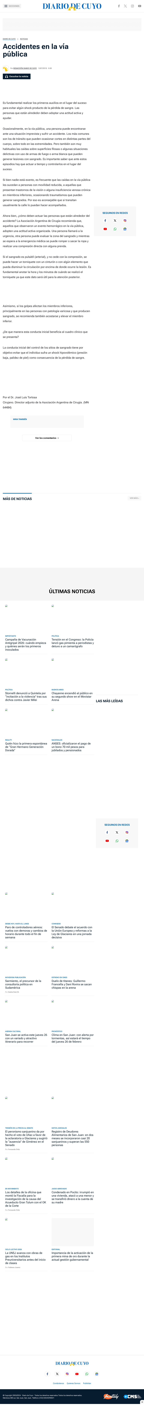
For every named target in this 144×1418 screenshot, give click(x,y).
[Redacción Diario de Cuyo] (6, 68)
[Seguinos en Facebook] (119, 6)
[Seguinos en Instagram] (132, 6)
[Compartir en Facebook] (140, 17)
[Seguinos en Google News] (125, 229)
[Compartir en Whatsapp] (140, 35)
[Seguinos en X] (125, 6)
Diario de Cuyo (9, 39)
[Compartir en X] (140, 26)
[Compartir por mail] (140, 44)
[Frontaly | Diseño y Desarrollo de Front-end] (111, 1396)
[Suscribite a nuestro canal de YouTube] (139, 6)
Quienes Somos (73, 1383)
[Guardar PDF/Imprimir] (140, 53)
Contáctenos (58, 1383)
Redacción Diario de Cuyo (25, 68)
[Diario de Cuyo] (72, 6)
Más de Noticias (17, 499)
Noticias (24, 39)
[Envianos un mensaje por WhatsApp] (115, 229)
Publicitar (87, 1383)
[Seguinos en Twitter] (115, 220)
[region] (72, 24)
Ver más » (134, 498)
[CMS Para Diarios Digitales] (132, 1396)
